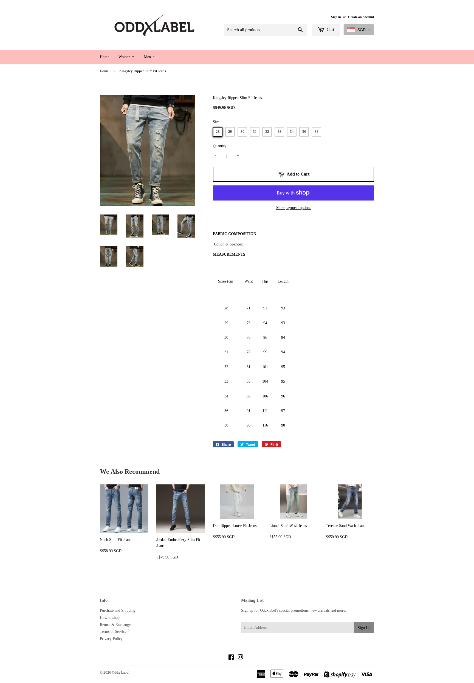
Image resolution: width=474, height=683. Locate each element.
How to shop (110, 618)
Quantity (219, 146)
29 (230, 131)
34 (292, 131)
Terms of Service (113, 632)
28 (218, 131)
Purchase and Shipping (117, 610)
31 (255, 131)
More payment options (293, 208)
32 (267, 131)
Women (125, 57)
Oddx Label (120, 672)
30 (242, 131)
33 (279, 131)
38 (316, 131)
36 (304, 131)
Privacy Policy (111, 639)
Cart (330, 29)
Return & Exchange (115, 625)
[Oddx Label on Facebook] (231, 658)
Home (104, 57)
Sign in (336, 17)
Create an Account (361, 17)
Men (148, 57)
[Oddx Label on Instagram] (240, 658)
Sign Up (364, 628)
